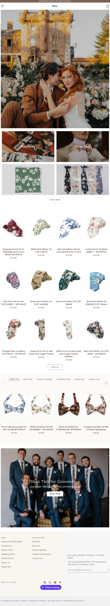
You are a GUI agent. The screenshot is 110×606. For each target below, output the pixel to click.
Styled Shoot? (7, 558)
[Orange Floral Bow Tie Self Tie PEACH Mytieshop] (95, 406)
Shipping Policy (8, 554)
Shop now (55, 494)
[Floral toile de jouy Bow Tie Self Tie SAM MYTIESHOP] (14, 406)
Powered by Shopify (74, 601)
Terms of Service (38, 601)
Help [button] (3, 538)
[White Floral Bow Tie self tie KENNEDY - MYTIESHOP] (41, 406)
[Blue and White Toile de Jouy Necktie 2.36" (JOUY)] (69, 228)
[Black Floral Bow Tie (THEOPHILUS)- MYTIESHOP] (68, 406)
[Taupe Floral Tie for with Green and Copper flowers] (41, 330)
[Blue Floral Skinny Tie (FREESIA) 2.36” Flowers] (96, 280)
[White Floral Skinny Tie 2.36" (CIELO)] (41, 228)
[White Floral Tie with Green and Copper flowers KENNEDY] (69, 330)
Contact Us (6, 546)
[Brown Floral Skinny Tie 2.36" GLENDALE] (41, 280)
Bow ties (36, 546)
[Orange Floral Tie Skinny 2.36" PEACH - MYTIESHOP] (13, 330)
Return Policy (7, 550)
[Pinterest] (45, 582)
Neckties (36, 541)
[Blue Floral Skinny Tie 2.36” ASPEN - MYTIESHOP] (96, 330)
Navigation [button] (38, 538)
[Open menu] (5, 6)
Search (24, 601)
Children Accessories (41, 554)
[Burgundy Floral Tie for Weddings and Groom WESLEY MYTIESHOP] (13, 228)
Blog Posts (6, 567)
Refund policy (55, 601)
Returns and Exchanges (11, 541)
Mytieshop (8, 601)
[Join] (107, 570)
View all (55, 367)
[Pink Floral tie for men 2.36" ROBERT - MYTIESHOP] (13, 280)
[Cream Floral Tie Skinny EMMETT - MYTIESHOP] (96, 228)
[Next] (106, 383)
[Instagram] (50, 582)
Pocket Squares (39, 550)
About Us (5, 562)
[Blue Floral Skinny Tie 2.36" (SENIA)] (69, 280)
